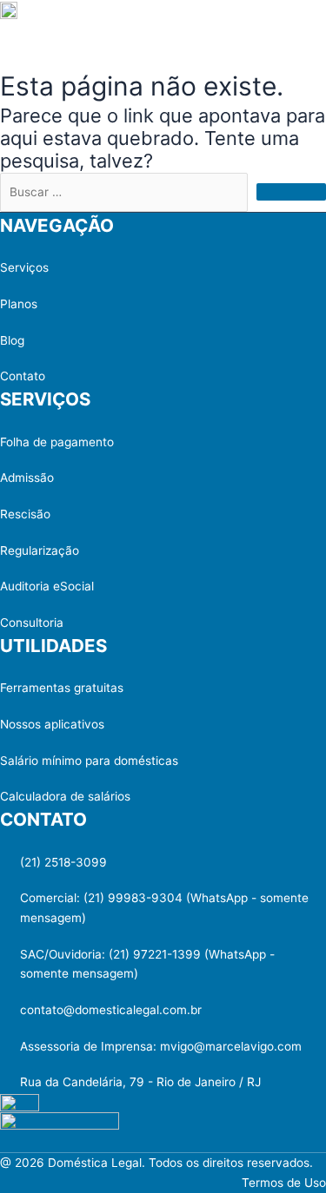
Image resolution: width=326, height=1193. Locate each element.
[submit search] (291, 192)
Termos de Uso (284, 1183)
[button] (300, 24)
